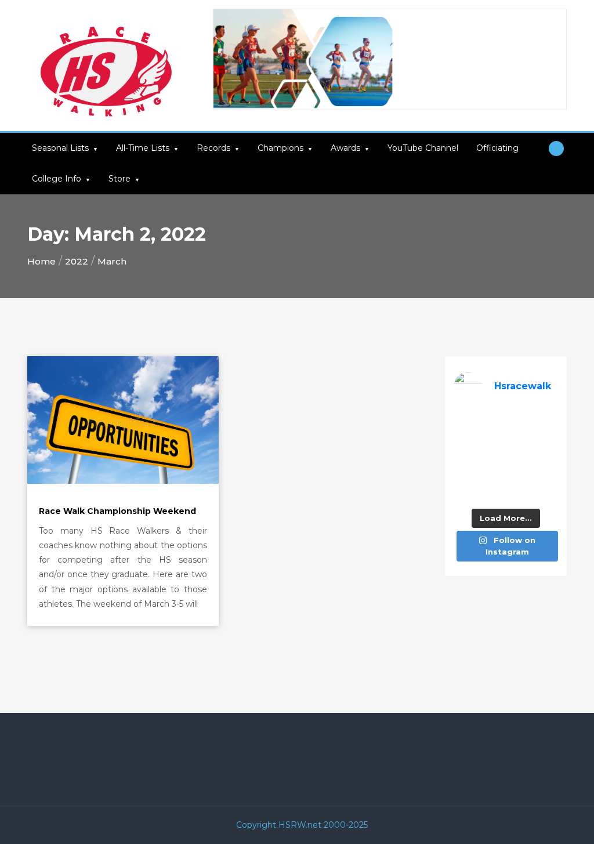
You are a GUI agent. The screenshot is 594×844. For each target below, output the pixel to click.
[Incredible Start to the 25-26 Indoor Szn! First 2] (520, 493)
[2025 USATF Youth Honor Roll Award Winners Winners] (492, 493)
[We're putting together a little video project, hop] (492, 475)
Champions (280, 148)
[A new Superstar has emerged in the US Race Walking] (520, 457)
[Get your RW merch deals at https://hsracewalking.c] (548, 493)
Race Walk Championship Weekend (117, 511)
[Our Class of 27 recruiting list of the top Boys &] (465, 421)
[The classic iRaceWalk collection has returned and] (465, 439)
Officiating (497, 148)
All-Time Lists (142, 148)
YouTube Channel (422, 148)
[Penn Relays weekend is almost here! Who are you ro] (548, 421)
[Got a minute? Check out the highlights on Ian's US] (465, 493)
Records (213, 148)
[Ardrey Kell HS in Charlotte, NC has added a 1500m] (548, 457)
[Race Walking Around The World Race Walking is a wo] (520, 421)
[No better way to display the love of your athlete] (492, 421)
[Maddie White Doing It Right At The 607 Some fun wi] (520, 475)
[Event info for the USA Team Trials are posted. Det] (465, 457)
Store (119, 178)
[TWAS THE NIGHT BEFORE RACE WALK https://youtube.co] (465, 475)
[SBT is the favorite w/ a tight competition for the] (492, 439)
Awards (345, 148)
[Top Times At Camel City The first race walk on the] (548, 439)
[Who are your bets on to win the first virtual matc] (548, 475)
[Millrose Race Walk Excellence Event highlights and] (492, 457)
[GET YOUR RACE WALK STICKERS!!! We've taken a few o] (520, 439)
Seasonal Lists (60, 148)
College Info (56, 178)
